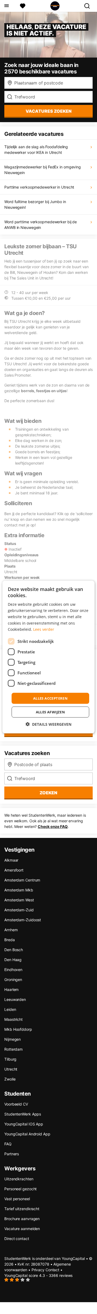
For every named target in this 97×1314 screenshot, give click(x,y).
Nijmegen (12, 1039)
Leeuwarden (15, 999)
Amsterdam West (19, 900)
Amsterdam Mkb (18, 890)
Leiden (10, 1009)
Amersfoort (13, 870)
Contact (52, 1269)
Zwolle (9, 1079)
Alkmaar (11, 860)
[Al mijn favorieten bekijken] (23, 6)
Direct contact (16, 1238)
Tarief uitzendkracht (21, 1208)
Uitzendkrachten (18, 1179)
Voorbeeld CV (16, 1104)
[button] (48, 724)
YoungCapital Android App (27, 1134)
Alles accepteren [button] (50, 698)
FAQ (8, 1144)
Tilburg (10, 1059)
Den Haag (13, 959)
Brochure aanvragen (22, 1218)
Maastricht (13, 1019)
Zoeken (48, 792)
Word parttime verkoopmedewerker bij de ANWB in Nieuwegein (40, 224)
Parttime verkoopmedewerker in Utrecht (39, 187)
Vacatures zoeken (49, 111)
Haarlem (11, 989)
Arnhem (11, 929)
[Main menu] (6, 6)
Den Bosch (13, 949)
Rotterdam (13, 1049)
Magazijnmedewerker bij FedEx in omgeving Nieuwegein (42, 170)
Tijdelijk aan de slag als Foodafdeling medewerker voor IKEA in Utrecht (36, 149)
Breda (9, 939)
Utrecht (10, 1069)
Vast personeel (17, 1198)
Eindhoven (13, 969)
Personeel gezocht (20, 1189)
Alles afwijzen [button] (50, 712)
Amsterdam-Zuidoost (22, 920)
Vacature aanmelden (22, 1228)
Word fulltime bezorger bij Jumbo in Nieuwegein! (35, 204)
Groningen (13, 979)
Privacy (38, 1269)
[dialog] (48, 657)
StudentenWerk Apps (22, 1114)
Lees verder (43, 629)
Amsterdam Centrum (22, 880)
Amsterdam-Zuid (19, 910)
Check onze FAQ (53, 826)
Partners (11, 1154)
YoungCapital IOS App (23, 1124)
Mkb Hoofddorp (18, 1029)
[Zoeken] (89, 6)
